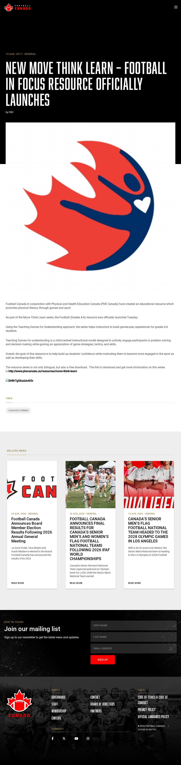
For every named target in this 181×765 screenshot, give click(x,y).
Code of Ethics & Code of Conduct (153, 700)
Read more (17, 583)
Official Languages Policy (153, 716)
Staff (55, 704)
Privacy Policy (147, 709)
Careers (56, 718)
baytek (152, 729)
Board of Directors (102, 704)
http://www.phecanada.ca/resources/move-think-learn (42, 371)
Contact (95, 697)
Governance (59, 697)
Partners (96, 711)
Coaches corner (18, 410)
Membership (59, 711)
